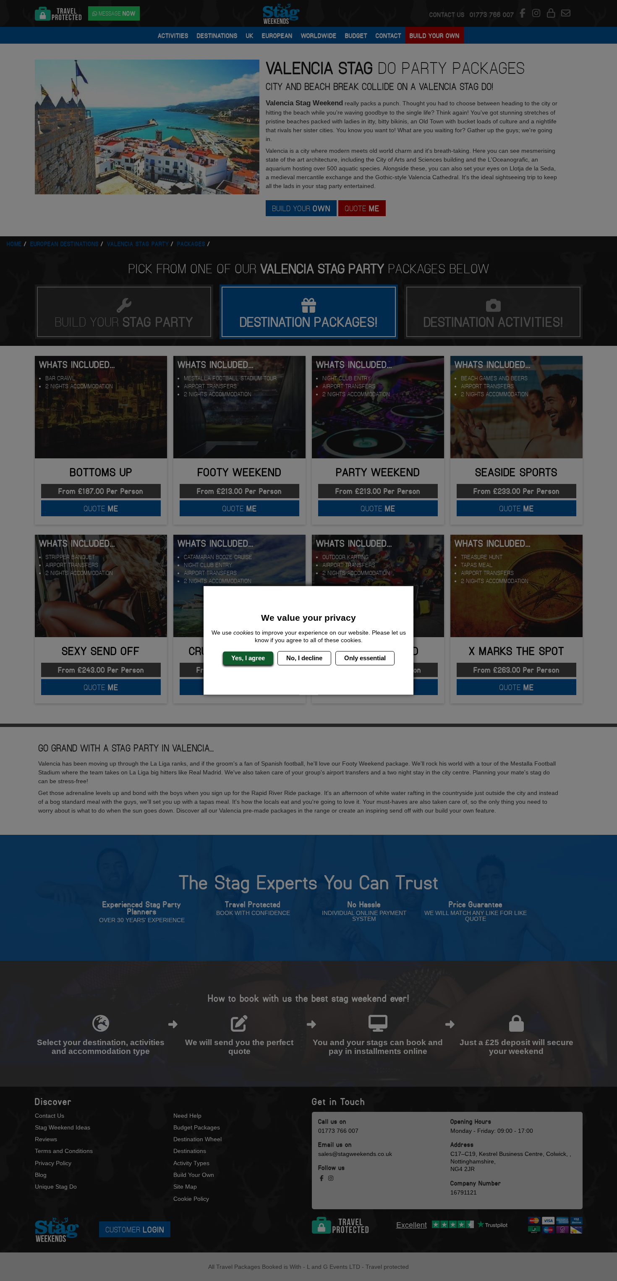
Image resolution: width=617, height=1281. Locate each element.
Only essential (365, 657)
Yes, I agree (248, 657)
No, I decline (304, 657)
